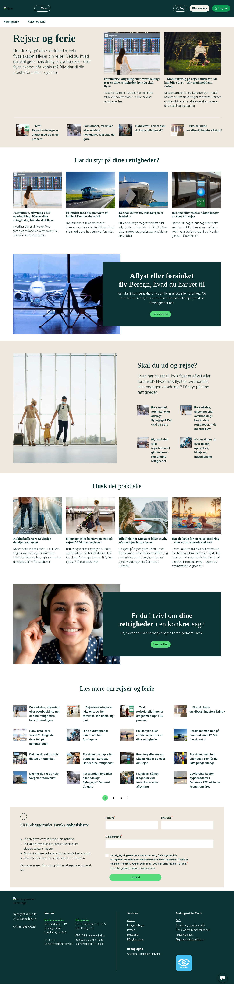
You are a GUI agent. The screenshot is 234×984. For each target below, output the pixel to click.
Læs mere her (160, 314)
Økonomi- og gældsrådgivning (143, 953)
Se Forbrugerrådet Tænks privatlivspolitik (132, 868)
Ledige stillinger (135, 925)
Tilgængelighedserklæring (190, 939)
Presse (131, 929)
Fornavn (109, 818)
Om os (131, 920)
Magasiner (133, 934)
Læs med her (160, 644)
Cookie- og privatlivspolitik (190, 925)
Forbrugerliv (11, 21)
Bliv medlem (199, 8)
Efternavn (166, 818)
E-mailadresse (113, 836)
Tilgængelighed (184, 934)
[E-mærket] (184, 963)
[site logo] (16, 8)
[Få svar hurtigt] (223, 978)
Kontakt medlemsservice (58, 943)
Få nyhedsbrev (135, 939)
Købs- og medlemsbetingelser (192, 929)
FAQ (178, 920)
